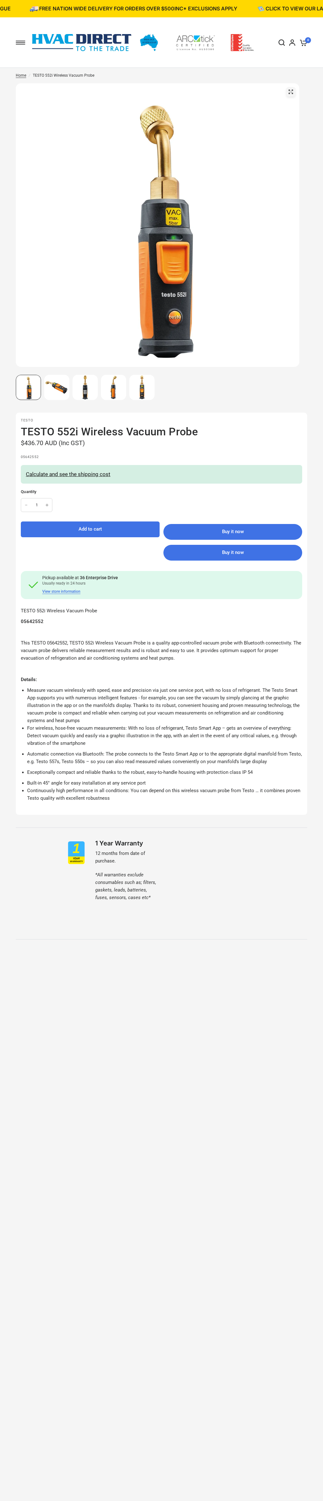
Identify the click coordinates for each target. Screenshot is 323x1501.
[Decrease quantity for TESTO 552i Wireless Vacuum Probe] (26, 505)
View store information (61, 591)
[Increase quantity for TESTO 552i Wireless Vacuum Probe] (47, 505)
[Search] (281, 42)
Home (21, 75)
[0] (302, 42)
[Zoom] (291, 92)
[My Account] (292, 42)
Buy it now (233, 552)
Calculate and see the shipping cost (68, 474)
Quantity (28, 491)
